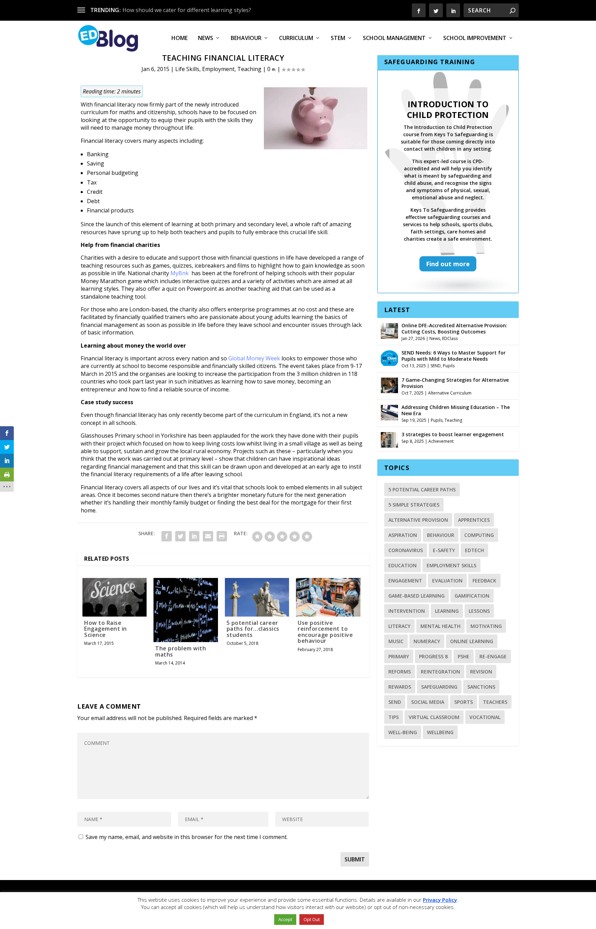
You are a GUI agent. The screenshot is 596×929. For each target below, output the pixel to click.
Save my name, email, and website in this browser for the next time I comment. (187, 837)
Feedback (484, 580)
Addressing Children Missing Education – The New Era (455, 410)
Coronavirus (405, 550)
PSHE (463, 656)
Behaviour (246, 38)
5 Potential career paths (422, 489)
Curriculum (296, 38)
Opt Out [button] (312, 919)
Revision (481, 671)
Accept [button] (285, 919)
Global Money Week (254, 358)
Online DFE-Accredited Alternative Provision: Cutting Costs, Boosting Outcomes (454, 328)
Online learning (471, 641)
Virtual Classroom (434, 717)
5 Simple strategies (413, 504)
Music (396, 641)
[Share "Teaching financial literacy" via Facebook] (166, 536)
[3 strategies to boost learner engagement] (389, 439)
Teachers (495, 702)
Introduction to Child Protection (448, 109)
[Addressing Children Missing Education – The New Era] (389, 411)
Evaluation (447, 580)
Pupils (449, 366)
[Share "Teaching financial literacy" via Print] (222, 536)
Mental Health (440, 626)
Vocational (484, 717)
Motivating (486, 626)
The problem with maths (180, 651)
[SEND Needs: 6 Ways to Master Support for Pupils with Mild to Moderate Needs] (389, 357)
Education (402, 565)
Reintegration (440, 671)
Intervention (406, 611)
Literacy (399, 626)
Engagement (405, 580)
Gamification (472, 595)
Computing (479, 535)
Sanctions (481, 686)
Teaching (249, 69)
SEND (435, 366)
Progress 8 (433, 656)
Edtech (474, 550)
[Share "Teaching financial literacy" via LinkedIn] (194, 536)
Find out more (448, 264)
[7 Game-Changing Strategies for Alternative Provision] (389, 384)
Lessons (479, 611)
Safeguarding (439, 686)
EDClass (450, 338)
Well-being (402, 732)
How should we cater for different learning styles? (186, 10)
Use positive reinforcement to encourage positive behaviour (325, 632)
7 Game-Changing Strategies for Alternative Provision (455, 383)
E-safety (444, 550)
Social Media (427, 702)
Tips (393, 717)
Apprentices (474, 520)
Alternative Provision (418, 520)
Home (179, 38)
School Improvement (474, 38)
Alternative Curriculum (449, 393)
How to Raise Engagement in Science (105, 629)
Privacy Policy (440, 899)
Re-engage (493, 656)
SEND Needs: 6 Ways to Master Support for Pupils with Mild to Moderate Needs (453, 355)
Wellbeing (440, 732)
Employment (218, 69)
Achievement (441, 441)
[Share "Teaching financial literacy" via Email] (208, 536)
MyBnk (179, 273)
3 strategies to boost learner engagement (452, 434)
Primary (398, 656)
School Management (394, 38)
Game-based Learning (416, 595)
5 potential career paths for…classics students (253, 629)
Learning (447, 611)
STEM (338, 38)
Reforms (399, 671)
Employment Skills (451, 565)
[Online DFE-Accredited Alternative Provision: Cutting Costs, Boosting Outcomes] (389, 330)
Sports (463, 702)
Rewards (399, 686)
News (205, 38)
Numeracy (427, 641)
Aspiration (402, 535)
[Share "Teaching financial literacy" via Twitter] (180, 536)
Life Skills (187, 69)
